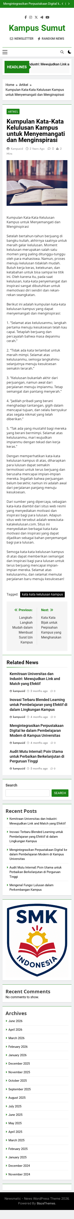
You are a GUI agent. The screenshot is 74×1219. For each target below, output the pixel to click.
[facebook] (25, 17)
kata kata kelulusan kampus (42, 594)
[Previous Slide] (62, 4)
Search (11, 785)
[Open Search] (62, 52)
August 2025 (16, 1098)
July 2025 (14, 1106)
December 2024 (19, 1166)
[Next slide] (69, 4)
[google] (41, 17)
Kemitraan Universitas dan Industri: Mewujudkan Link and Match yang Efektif (35, 679)
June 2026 (15, 1021)
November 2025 (19, 1072)
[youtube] (47, 17)
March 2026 (16, 1038)
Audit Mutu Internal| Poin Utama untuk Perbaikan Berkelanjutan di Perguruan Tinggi (37, 756)
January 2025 (17, 1157)
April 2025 (15, 1132)
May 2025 (15, 1123)
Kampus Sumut (37, 28)
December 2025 (19, 1063)
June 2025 (15, 1115)
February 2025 (18, 1149)
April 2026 (15, 1030)
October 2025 (17, 1081)
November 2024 (19, 1174)
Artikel (13, 112)
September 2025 (19, 1089)
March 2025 (16, 1140)
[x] (36, 17)
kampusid (17, 149)
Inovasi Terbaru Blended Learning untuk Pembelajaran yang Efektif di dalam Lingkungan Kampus (38, 705)
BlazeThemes (46, 1203)
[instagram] (30, 17)
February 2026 (18, 1047)
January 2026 (17, 1055)
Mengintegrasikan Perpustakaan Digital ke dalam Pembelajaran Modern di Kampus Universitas (32, 4)
